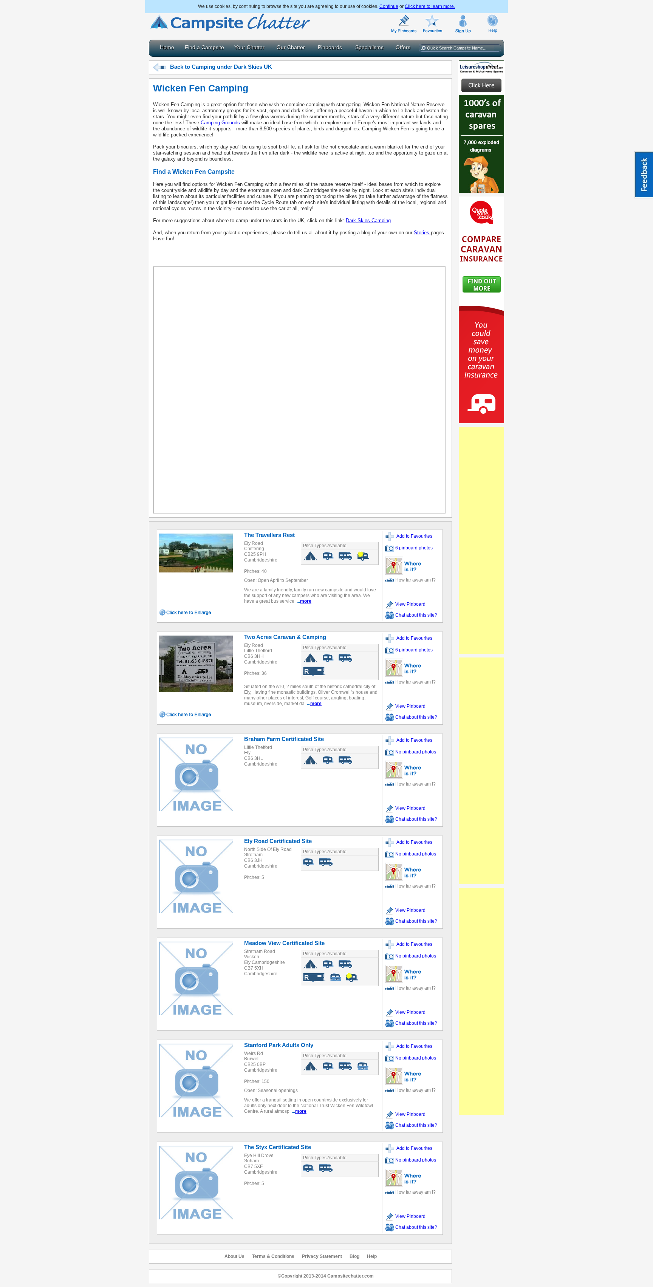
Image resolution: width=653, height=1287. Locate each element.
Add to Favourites (413, 536)
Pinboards (330, 47)
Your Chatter (249, 47)
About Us (234, 1256)
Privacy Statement (322, 1256)
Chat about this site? (416, 615)
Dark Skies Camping (368, 220)
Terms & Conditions (273, 1256)
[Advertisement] (481, 540)
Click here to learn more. (430, 6)
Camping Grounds (220, 122)
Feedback (643, 174)
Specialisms (369, 47)
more (305, 601)
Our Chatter (291, 47)
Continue (388, 6)
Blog (354, 1256)
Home (167, 47)
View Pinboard (410, 604)
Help (372, 1256)
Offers (403, 47)
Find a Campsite (204, 47)
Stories (422, 232)
